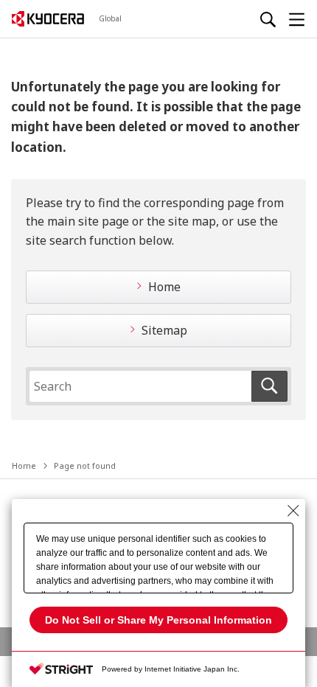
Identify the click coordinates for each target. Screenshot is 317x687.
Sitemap (164, 330)
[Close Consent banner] (293, 511)
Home (164, 287)
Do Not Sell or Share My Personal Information (158, 620)
